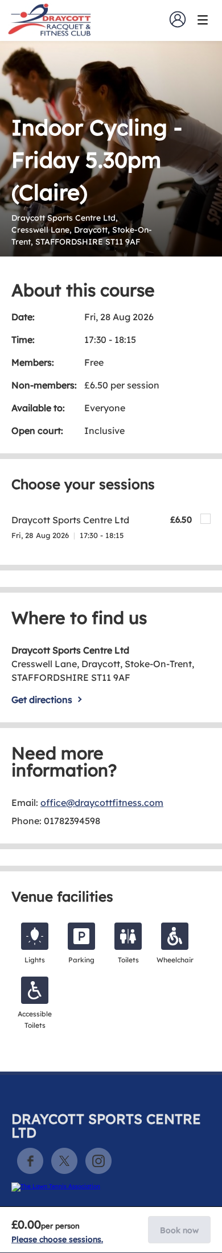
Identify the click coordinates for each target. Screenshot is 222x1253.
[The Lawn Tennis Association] (109, 1187)
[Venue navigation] (202, 19)
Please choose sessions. (57, 1239)
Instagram (98, 1161)
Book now (179, 1230)
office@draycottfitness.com (101, 802)
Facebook (30, 1161)
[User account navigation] (177, 19)
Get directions (41, 699)
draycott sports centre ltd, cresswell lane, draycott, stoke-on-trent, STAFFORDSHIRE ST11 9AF (81, 230)
